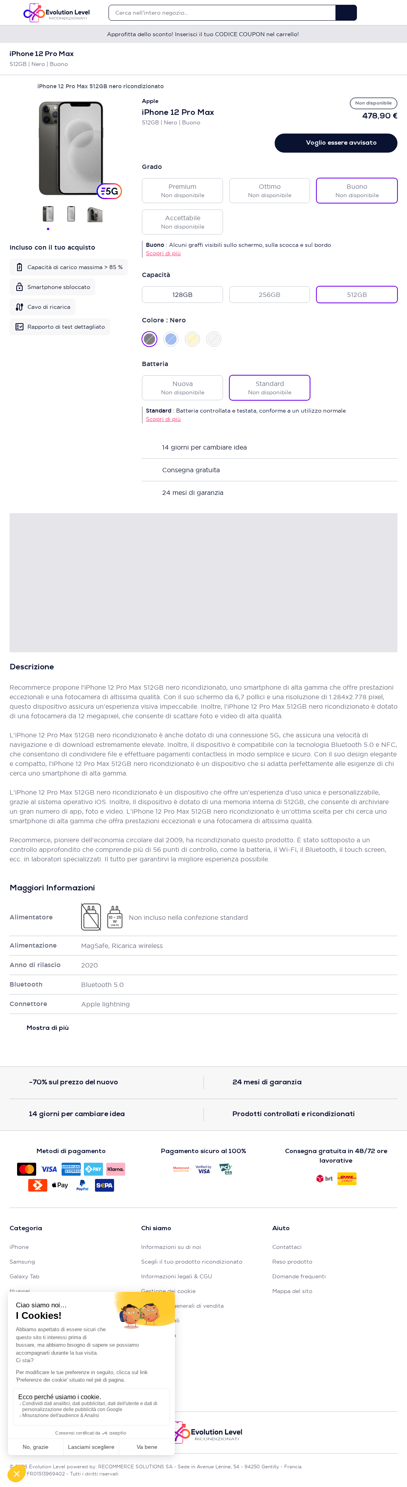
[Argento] (213, 339)
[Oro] (192, 339)
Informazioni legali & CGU (176, 1276)
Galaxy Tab (24, 1276)
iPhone (19, 1246)
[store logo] (56, 12)
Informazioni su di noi (171, 1246)
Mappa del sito (292, 1291)
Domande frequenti (299, 1276)
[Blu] (170, 339)
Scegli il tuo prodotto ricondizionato (191, 1261)
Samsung (22, 1261)
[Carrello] (393, 12)
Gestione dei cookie (168, 1291)
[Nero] (149, 339)
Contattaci (287, 1246)
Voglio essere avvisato (341, 143)
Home (13, 86)
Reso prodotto (292, 1261)
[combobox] (222, 12)
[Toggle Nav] (13, 12)
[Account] (380, 12)
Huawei (20, 1291)
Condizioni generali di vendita (182, 1305)
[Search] (346, 13)
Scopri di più (163, 253)
